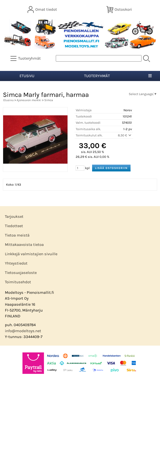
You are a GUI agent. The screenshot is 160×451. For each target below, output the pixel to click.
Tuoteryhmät (97, 76)
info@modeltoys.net (23, 331)
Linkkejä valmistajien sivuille (31, 254)
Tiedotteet (14, 226)
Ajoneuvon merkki (29, 100)
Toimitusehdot (18, 282)
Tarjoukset (14, 216)
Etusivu (27, 76)
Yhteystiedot (16, 263)
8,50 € (123, 135)
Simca (48, 100)
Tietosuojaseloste (21, 272)
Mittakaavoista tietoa (24, 244)
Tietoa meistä (17, 235)
